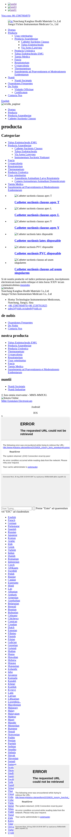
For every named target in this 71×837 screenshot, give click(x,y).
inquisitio (25, 285)
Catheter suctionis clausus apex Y (37, 227)
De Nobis (13, 86)
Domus (12, 29)
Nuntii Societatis (23, 80)
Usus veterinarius (24, 35)
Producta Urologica (25, 50)
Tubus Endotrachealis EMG (29, 53)
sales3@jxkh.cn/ (16, 308)
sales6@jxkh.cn (33, 308)
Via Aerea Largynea (31, 47)
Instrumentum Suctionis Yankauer (32, 157)
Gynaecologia (22, 65)
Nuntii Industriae (16, 389)
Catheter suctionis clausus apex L (37, 215)
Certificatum (21, 92)
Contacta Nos (15, 95)
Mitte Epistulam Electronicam (16, 401)
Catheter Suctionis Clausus (35, 41)
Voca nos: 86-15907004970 (15, 15)
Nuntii (11, 77)
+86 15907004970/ (18, 305)
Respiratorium (22, 62)
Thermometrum (23, 68)
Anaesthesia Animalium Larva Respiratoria (37, 178)
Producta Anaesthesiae (26, 38)
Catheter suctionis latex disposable (38, 240)
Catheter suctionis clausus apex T (37, 202)
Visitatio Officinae (24, 89)
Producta (12, 32)
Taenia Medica (22, 56)
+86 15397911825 (37, 305)
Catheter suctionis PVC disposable (38, 253)
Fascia (18, 59)
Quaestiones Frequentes (20, 83)
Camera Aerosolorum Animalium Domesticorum (40, 181)
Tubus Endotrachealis (32, 44)
